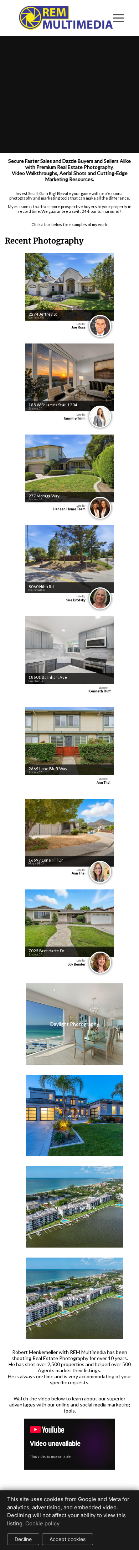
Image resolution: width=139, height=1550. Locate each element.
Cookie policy (42, 1523)
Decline (23, 1539)
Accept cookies (68, 1539)
